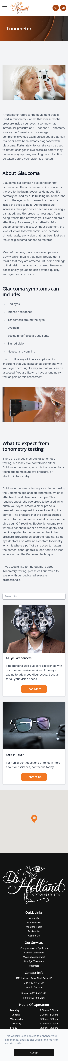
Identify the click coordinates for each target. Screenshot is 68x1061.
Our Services (34, 922)
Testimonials (34, 931)
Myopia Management (34, 957)
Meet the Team (34, 927)
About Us (34, 918)
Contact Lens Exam (34, 952)
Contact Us (34, 777)
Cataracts (34, 965)
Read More (34, 689)
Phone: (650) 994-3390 (34, 993)
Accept (34, 1052)
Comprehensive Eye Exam (34, 948)
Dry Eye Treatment (34, 961)
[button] (5, 7)
